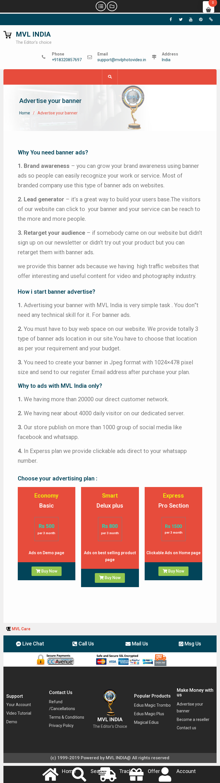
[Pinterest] (201, 19)
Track (125, 771)
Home (69, 771)
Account (186, 771)
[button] (30, 643)
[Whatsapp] (211, 19)
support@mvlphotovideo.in (121, 59)
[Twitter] (180, 19)
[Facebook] (170, 19)
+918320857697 (67, 59)
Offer (154, 771)
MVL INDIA (33, 34)
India (166, 59)
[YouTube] (190, 19)
